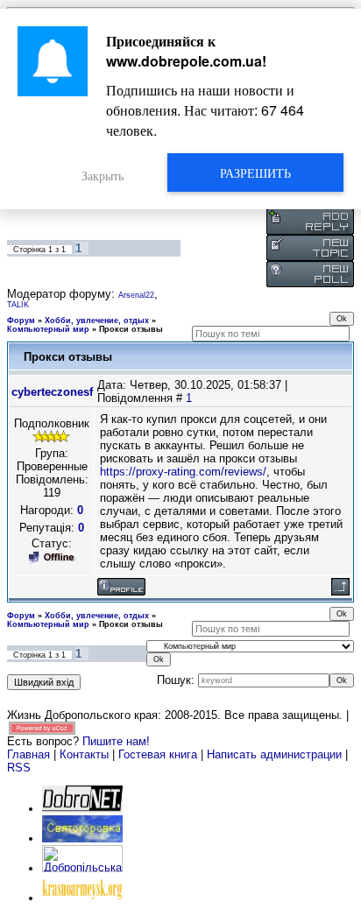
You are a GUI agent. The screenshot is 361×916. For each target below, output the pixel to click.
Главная (28, 754)
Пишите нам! (116, 741)
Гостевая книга (157, 754)
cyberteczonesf (52, 391)
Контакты (84, 754)
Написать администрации (276, 754)
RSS (19, 767)
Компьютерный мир (48, 329)
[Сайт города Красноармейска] (82, 898)
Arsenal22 (136, 295)
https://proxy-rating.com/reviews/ (183, 471)
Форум (21, 320)
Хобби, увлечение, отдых (97, 320)
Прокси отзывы (131, 329)
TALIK (18, 304)
